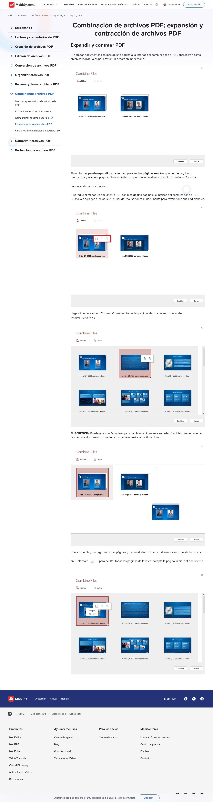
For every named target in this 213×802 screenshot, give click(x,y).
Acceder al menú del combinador (33, 111)
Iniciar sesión (194, 4)
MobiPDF (22, 15)
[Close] (207, 797)
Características (86, 4)
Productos (49, 4)
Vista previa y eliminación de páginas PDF (37, 130)
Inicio (10, 15)
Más (135, 4)
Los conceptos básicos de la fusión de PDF (35, 103)
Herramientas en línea (113, 4)
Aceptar (148, 797)
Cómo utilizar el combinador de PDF (34, 117)
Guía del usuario (40, 15)
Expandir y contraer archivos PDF (33, 124)
